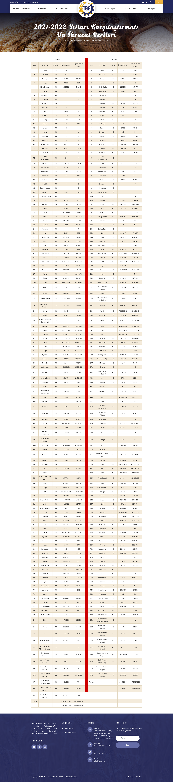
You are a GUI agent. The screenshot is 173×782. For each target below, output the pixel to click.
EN (159, 2)
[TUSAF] (86, 9)
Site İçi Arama (131, 9)
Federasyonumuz (21, 8)
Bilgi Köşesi (110, 9)
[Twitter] (146, 2)
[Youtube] (143, 2)
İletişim (151, 9)
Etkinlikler (61, 8)
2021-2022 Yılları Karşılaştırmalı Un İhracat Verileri (85, 41)
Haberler (42, 8)
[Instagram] (150, 2)
